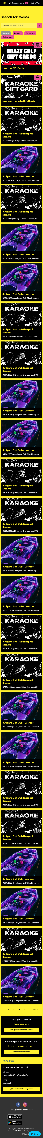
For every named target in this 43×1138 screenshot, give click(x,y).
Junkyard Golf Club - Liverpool (18, 177)
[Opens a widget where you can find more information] (35, 1134)
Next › (35, 1010)
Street (6, 1072)
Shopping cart (19, 3)
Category (30, 33)
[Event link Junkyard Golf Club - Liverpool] (21, 159)
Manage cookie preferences (21, 1110)
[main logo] (5, 3)
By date (6, 33)
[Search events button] (39, 25)
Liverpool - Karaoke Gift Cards (19, 101)
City (5, 1080)
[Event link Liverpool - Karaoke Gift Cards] (21, 86)
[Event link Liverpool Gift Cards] (21, 53)
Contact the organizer (23, 1089)
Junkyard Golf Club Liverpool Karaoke (18, 135)
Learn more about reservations (21, 1046)
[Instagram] (25, 1104)
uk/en (37, 3)
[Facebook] (18, 1104)
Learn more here (21, 1024)
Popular (17, 33)
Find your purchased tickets (21, 1030)
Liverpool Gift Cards (13, 68)
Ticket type (7, 37)
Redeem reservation (21, 1052)
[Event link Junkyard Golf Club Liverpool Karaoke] (21, 119)
